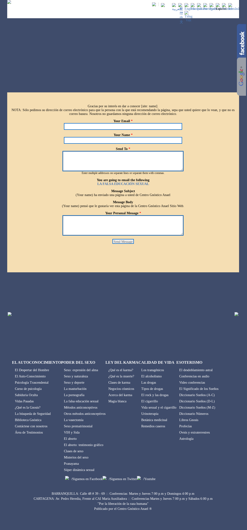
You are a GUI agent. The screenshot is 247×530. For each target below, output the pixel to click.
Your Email (123, 121)
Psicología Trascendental (32, 382)
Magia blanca (117, 401)
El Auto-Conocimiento (30, 376)
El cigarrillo (149, 401)
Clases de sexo (73, 451)
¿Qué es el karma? (120, 370)
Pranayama (71, 463)
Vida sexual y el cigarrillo (158, 407)
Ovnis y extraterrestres (194, 432)
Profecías (185, 426)
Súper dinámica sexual (79, 470)
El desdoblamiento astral (196, 370)
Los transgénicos (152, 370)
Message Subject (123, 191)
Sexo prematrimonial (78, 426)
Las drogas (148, 382)
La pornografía (74, 395)
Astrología (186, 439)
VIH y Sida (72, 432)
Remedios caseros (153, 426)
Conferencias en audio (194, 376)
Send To (123, 149)
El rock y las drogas (154, 395)
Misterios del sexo (76, 457)
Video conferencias (192, 382)
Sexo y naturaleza (76, 376)
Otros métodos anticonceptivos (84, 414)
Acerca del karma (120, 395)
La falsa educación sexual (81, 401)
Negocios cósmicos (121, 389)
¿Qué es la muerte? (121, 376)
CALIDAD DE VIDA (179, 14)
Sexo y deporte (74, 382)
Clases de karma (119, 382)
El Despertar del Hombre (32, 370)
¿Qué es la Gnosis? (27, 407)
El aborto (70, 439)
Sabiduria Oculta (26, 395)
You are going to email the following (123, 180)
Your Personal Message (123, 213)
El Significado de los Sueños (198, 389)
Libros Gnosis (188, 420)
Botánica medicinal (154, 420)
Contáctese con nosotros (31, 426)
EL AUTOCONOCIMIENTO (80, 14)
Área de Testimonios (29, 432)
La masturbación (75, 389)
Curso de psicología (28, 389)
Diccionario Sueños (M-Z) (197, 407)
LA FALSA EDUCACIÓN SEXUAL (123, 184)
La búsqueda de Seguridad (33, 414)
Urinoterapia (149, 414)
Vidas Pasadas (24, 401)
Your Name (123, 135)
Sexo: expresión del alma (81, 370)
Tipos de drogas (152, 389)
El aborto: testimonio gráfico (83, 445)
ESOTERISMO (207, 14)
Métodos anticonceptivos (80, 407)
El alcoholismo (151, 376)
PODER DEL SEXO (117, 14)
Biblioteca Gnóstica (28, 420)
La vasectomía (73, 420)
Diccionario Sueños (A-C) (197, 395)
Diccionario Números (193, 414)
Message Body (123, 202)
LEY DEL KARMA (147, 14)
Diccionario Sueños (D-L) (197, 401)
